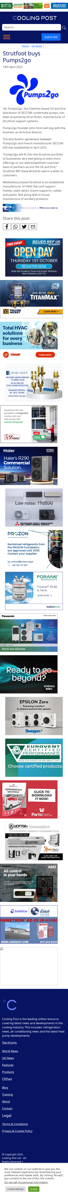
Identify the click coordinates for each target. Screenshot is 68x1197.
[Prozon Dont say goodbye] (34, 549)
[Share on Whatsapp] (16, 226)
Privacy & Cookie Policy (17, 1131)
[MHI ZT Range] (34, 507)
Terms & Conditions (15, 1124)
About (6, 1101)
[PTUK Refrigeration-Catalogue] (29, 799)
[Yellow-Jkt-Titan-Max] (31, 299)
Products (8, 1072)
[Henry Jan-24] (34, 382)
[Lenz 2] (29, 924)
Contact (7, 1108)
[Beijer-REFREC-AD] (34, 5)
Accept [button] (33, 1189)
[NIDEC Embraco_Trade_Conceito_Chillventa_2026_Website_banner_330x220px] (29, 674)
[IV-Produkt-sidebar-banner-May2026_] (29, 424)
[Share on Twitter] (24, 226)
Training (7, 1094)
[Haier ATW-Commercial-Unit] (29, 466)
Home (25, 46)
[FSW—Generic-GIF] (34, 207)
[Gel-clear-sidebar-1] (34, 841)
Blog (5, 1087)
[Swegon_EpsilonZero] (34, 716)
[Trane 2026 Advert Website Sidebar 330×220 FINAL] (29, 341)
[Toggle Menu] (6, 37)
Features (8, 1065)
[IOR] (29, 966)
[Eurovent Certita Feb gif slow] (34, 758)
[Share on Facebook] (7, 226)
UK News (37, 46)
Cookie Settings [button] (15, 1189)
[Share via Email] (33, 226)
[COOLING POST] (29, 883)
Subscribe (51, 37)
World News (10, 1051)
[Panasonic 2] (29, 633)
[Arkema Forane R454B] (34, 591)
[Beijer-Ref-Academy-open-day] (34, 257)
